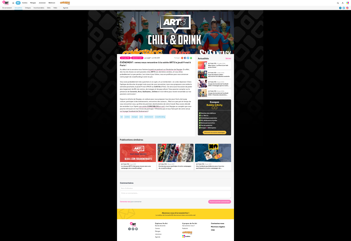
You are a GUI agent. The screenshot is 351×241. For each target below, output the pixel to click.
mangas (134, 117)
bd (121, 117)
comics (127, 117)
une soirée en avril (151, 106)
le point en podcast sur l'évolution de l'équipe (165, 69)
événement (149, 117)
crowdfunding (160, 117)
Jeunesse (158, 234)
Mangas (157, 231)
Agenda (65, 8)
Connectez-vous (125, 202)
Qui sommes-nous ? (188, 226)
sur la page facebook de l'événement (134, 111)
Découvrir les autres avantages (214, 132)
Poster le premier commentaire (220, 202)
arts (141, 117)
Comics (157, 228)
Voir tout (228, 58)
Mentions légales (218, 227)
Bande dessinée (160, 226)
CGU (213, 230)
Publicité (185, 228)
